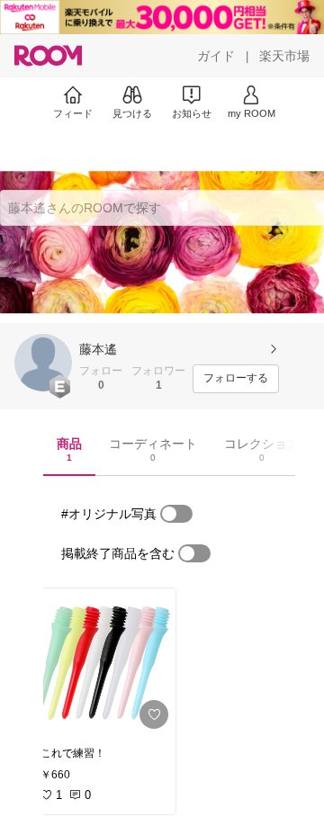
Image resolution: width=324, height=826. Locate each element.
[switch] (176, 514)
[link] (103, 662)
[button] (43, 362)
